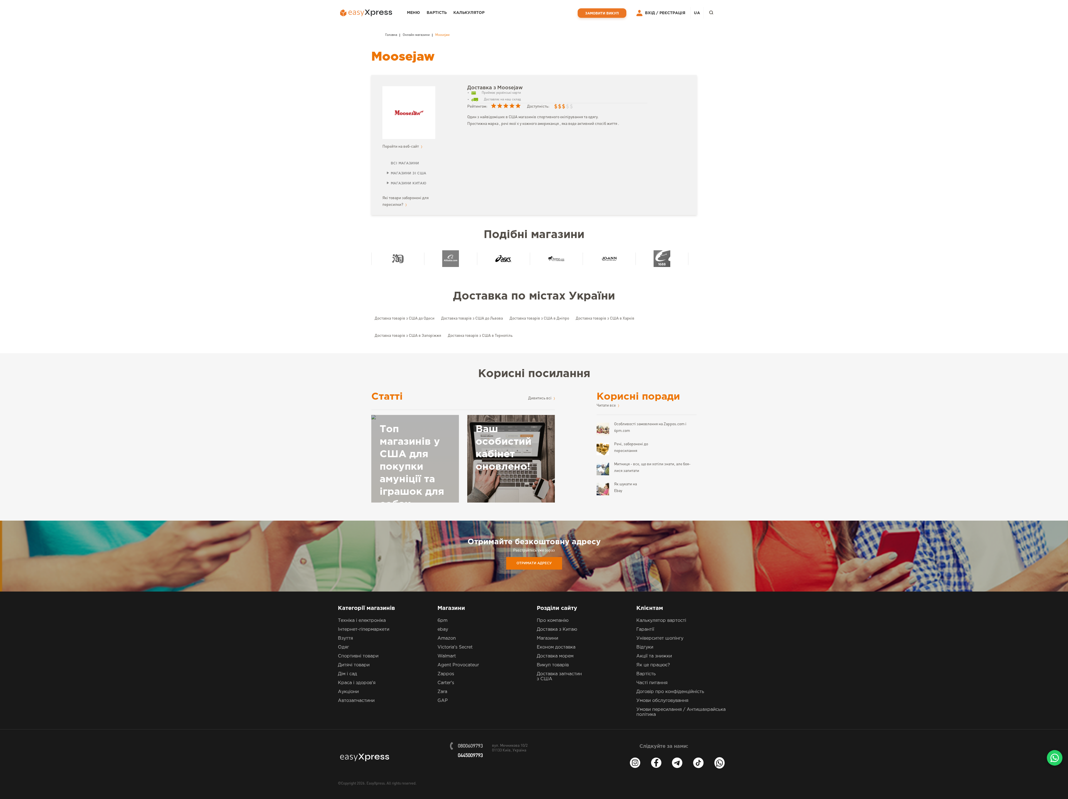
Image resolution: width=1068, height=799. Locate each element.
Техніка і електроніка (362, 621)
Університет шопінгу (659, 638)
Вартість (437, 12)
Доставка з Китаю (557, 629)
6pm (442, 621)
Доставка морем (555, 656)
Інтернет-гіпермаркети (363, 629)
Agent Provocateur (458, 665)
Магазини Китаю (408, 183)
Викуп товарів (553, 665)
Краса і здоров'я (356, 683)
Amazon (446, 638)
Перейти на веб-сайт (401, 147)
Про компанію (552, 621)
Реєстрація (672, 13)
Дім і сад (347, 674)
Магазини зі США (408, 173)
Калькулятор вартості (661, 621)
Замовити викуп (602, 13)
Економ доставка (556, 647)
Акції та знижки (654, 656)
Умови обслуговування (662, 701)
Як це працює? (653, 665)
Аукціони (348, 692)
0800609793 (470, 746)
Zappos (445, 674)
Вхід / (651, 13)
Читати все (607, 405)
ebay (442, 629)
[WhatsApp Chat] (1054, 758)
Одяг (343, 647)
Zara (442, 692)
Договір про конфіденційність (670, 692)
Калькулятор (468, 12)
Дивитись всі (540, 398)
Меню (413, 12)
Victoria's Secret (455, 647)
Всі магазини (405, 163)
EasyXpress (376, 783)
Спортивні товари (358, 656)
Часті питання (652, 683)
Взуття (345, 638)
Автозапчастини (356, 701)
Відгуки (644, 647)
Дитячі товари (354, 665)
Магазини (547, 638)
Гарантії (645, 629)
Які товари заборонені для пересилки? (405, 201)
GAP (442, 701)
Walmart (446, 656)
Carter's (445, 683)
